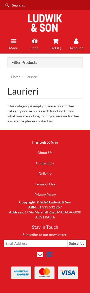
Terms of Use (45, 184)
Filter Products (24, 62)
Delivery (45, 173)
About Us (45, 152)
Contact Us (45, 163)
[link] (49, 254)
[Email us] (40, 254)
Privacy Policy (45, 194)
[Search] (7, 5)
